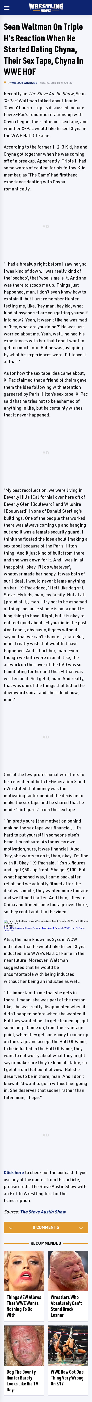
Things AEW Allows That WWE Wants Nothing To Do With (24, 1306)
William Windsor (24, 83)
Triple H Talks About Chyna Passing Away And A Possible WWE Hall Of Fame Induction (44, 929)
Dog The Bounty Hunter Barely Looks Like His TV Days (22, 1381)
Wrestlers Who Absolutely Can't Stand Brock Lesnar (66, 1306)
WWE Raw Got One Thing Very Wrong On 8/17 (67, 1378)
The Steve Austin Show (43, 1212)
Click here (14, 1172)
